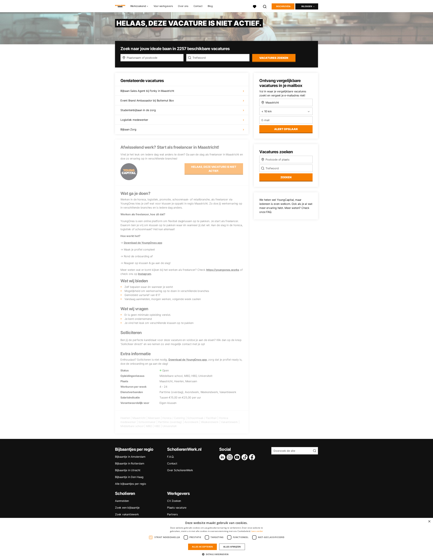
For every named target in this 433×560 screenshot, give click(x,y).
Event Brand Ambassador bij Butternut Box (147, 100)
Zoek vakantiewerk (127, 514)
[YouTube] (238, 457)
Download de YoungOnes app (143, 242)
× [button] (429, 521)
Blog (210, 6)
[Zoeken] (265, 6)
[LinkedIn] (223, 457)
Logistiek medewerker (134, 119)
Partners (172, 514)
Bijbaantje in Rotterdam (129, 463)
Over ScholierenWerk (180, 470)
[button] (216, 554)
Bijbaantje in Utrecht (127, 470)
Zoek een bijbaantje (127, 507)
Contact (198, 6)
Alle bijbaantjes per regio (130, 483)
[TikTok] (245, 457)
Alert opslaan (286, 129)
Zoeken (286, 177)
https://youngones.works (222, 269)
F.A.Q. (170, 456)
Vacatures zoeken (273, 58)
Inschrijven (283, 6)
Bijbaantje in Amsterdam (130, 456)
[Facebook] (252, 457)
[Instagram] (230, 457)
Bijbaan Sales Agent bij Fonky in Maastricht (147, 91)
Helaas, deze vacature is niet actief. (213, 169)
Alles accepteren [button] (202, 546)
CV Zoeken (174, 500)
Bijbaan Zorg (128, 129)
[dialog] (216, 539)
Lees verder (257, 531)
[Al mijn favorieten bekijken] (254, 6)
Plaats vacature (176, 507)
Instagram (144, 274)
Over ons (183, 6)
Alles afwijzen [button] (232, 546)
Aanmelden (122, 500)
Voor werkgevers (163, 6)
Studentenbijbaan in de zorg (138, 110)
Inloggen (306, 6)
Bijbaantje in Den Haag (129, 477)
